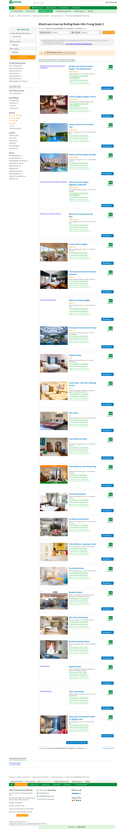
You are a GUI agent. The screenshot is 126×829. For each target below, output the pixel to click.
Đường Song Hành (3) (15, 171)
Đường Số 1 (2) (13, 179)
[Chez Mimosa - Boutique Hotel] (54, 552)
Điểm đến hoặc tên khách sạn (21, 33)
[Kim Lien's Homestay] (54, 625)
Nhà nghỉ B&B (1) (14, 146)
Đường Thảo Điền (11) (16, 78)
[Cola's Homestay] (54, 691)
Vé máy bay (65, 8)
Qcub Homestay (76, 568)
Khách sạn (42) (13, 135)
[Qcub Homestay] (54, 576)
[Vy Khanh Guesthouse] (54, 527)
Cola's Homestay (76, 691)
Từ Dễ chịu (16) (13, 108)
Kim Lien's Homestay (78, 617)
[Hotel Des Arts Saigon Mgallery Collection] (54, 182)
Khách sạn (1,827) (46, 11)
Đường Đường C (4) (15, 166)
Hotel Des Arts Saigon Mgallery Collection (79, 183)
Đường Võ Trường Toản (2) (17, 176)
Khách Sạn (52, 8)
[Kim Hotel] (54, 421)
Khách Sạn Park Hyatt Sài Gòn (82, 154)
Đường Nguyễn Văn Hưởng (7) (18, 81)
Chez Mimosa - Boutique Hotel (82, 544)
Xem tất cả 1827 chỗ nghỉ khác (77, 742)
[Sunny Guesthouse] (54, 502)
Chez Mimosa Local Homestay (82, 466)
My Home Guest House (79, 641)
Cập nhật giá (110, 32)
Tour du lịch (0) (31, 11)
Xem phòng (106, 88)
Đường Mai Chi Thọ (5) (16, 163)
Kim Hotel (73, 413)
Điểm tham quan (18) (64, 11)
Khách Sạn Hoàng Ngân (79, 300)
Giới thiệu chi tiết (22, 815)
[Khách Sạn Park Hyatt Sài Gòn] (54, 162)
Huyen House (75, 666)
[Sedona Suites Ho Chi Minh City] (54, 132)
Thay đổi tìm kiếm (109, 748)
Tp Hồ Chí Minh (23, 8)
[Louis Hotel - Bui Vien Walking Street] (54, 391)
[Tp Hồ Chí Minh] (14, 763)
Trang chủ (11, 16)
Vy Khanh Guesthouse (79, 519)
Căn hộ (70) (12, 138)
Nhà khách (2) (13, 148)
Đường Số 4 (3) (13, 168)
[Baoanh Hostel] (54, 600)
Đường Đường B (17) (15, 76)
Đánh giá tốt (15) (14, 73)
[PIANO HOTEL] (54, 363)
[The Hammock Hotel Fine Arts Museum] (54, 279)
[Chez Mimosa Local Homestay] (54, 474)
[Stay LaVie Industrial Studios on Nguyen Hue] (54, 724)
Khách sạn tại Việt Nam (23, 16)
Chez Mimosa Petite (78, 439)
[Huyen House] (54, 666)
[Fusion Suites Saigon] (54, 252)
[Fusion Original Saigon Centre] (54, 104)
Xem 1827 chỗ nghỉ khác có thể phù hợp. (79, 44)
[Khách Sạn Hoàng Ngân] (54, 300)
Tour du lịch (38, 8)
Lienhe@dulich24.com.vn (46, 796)
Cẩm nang (75, 8)
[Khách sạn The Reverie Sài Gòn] (54, 214)
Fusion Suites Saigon (78, 244)
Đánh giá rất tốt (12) (15, 71)
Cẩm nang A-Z (80, 11)
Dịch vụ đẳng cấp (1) (15, 66)
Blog (91, 11)
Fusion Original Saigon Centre (82, 96)
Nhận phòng (16, 41)
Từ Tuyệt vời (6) (14, 100)
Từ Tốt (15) (12, 106)
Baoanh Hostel (75, 592)
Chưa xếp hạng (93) (15, 128)
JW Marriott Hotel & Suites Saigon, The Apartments (81, 67)
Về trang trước (81, 784)
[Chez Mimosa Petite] (54, 447)
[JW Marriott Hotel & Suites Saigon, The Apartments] (54, 67)
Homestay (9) (13, 141)
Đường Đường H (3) (15, 173)
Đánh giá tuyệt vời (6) (15, 68)
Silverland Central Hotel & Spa (82, 328)
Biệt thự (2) (12, 143)
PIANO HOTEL (75, 355)
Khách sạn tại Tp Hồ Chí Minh (41, 16)
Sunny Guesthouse (77, 494)
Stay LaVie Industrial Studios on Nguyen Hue (82, 717)
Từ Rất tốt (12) (13, 103)
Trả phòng (15, 49)
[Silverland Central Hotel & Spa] (54, 336)
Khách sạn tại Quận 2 (57, 16)
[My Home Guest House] (54, 649)
